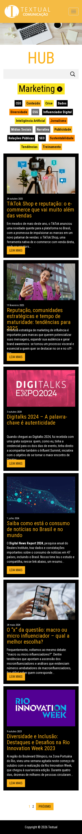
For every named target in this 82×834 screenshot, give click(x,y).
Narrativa (43, 129)
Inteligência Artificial (30, 121)
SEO (42, 138)
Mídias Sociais (21, 129)
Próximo (45, 806)
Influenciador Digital (57, 112)
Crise (49, 103)
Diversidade (18, 112)
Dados (62, 103)
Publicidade (62, 129)
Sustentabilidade (62, 138)
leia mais (16, 250)
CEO (18, 103)
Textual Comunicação (27, 11)
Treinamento (52, 147)
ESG (35, 112)
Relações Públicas (21, 138)
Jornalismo (58, 121)
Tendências (29, 147)
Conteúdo (33, 103)
